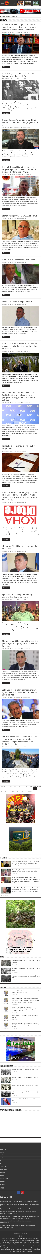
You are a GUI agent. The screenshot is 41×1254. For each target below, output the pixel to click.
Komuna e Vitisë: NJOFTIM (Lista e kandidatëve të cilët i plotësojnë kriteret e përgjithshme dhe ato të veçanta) (25, 1025)
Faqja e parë (3, 1149)
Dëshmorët (3, 1155)
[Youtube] (22, 1192)
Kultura (2, 1164)
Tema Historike (4, 1166)
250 (15, 786)
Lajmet (12, 32)
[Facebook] (18, 1192)
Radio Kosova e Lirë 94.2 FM (20, 1233)
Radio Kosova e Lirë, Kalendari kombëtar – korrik (25, 1077)
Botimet (2, 1172)
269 (31, 786)
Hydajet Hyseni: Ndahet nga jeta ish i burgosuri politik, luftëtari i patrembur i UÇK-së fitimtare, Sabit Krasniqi (20, 169)
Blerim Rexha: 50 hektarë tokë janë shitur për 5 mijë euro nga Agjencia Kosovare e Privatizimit (20, 643)
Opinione (17, 32)
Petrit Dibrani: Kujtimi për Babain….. (18, 302)
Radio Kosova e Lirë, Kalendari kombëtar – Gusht (25, 1069)
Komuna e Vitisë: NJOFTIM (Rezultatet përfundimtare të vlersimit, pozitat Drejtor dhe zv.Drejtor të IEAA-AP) (24, 1008)
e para (3, 786)
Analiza (13, 127)
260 (19, 786)
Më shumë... (6, 66)
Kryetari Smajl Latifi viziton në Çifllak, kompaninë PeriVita (15, 1209)
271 (2, 791)
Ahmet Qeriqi (4, 1178)
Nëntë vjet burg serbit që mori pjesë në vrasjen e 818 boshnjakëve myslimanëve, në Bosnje (20, 346)
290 (17, 791)
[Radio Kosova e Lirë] (20, 3)
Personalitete (4, 1169)
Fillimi (3, 16)
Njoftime (13, 174)
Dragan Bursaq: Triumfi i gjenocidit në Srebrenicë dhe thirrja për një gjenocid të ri (20, 122)
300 (22, 791)
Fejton (2, 1175)
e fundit (30, 791)
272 (6, 791)
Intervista (3, 1161)
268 (26, 786)
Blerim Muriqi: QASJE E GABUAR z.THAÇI (19, 216)
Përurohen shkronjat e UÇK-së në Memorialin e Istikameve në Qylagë (19, 1201)
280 (13, 791)
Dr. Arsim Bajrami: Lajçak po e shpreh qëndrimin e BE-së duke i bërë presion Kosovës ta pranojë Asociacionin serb (19, 27)
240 (11, 786)
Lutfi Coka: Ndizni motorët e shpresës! (19, 260)
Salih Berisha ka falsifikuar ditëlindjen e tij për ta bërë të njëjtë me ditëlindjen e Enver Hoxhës (19, 692)
